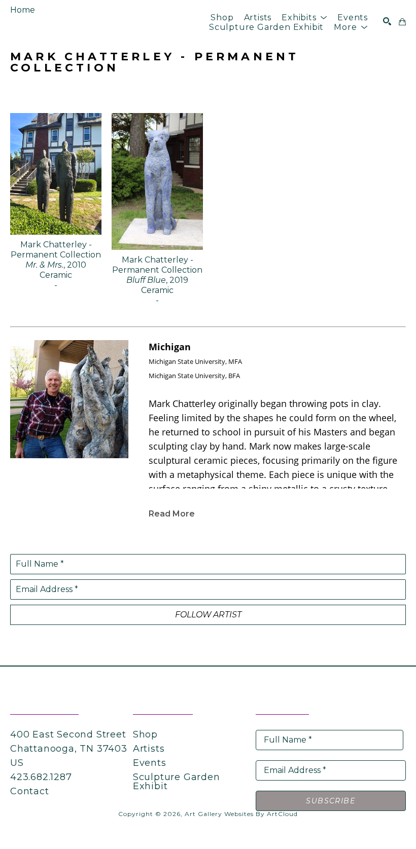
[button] (304, 17)
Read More (172, 514)
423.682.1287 (41, 777)
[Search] (387, 21)
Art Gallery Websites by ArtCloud (241, 814)
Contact (29, 791)
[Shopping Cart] (402, 22)
